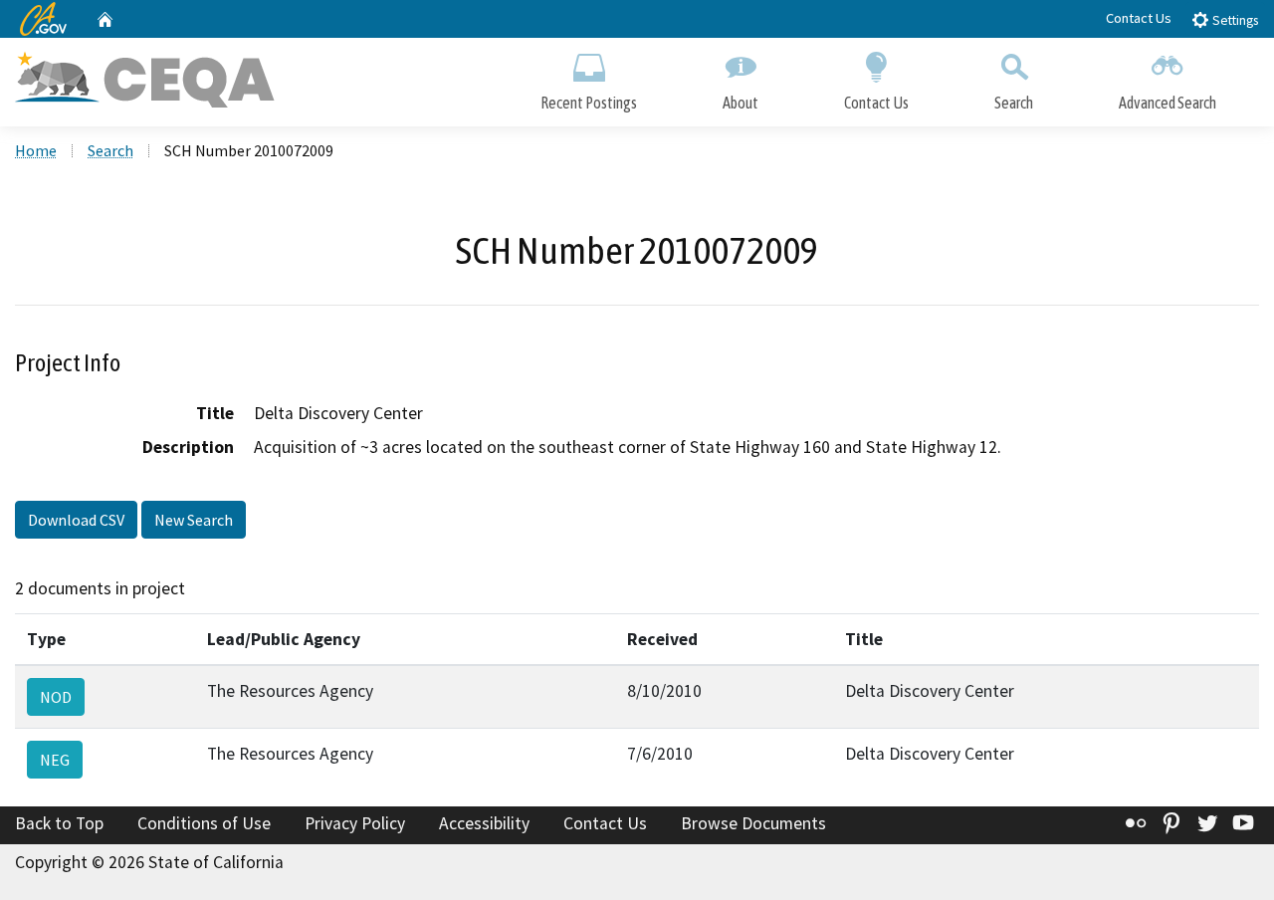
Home (36, 150)
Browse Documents (753, 823)
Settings (1233, 20)
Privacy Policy (355, 823)
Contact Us (1138, 18)
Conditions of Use (204, 823)
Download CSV (76, 520)
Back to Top (59, 823)
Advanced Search (1167, 103)
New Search (193, 520)
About (740, 103)
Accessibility (484, 823)
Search (1013, 103)
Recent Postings (588, 103)
